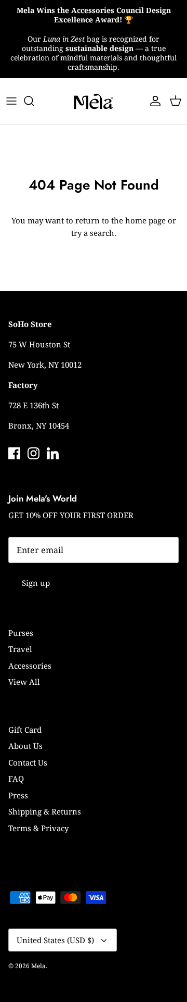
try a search (92, 233)
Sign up (36, 583)
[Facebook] (14, 453)
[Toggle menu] (11, 101)
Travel (20, 649)
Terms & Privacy (38, 828)
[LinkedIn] (53, 453)
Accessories (29, 665)
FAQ (16, 778)
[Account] (152, 101)
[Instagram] (33, 453)
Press (18, 795)
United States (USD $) (55, 940)
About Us (25, 746)
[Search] (34, 101)
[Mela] (93, 101)
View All (24, 682)
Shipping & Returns (44, 811)
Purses (20, 633)
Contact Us (27, 762)
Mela (38, 965)
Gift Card (25, 729)
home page (145, 220)
